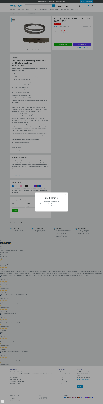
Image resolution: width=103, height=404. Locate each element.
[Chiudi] (65, 195)
